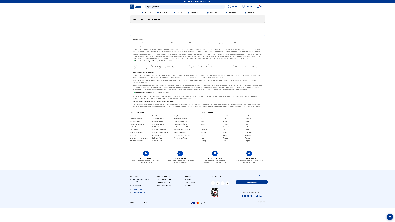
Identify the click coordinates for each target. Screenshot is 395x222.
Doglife (247, 141)
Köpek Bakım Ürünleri (181, 124)
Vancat (225, 135)
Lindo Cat (248, 118)
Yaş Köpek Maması (136, 118)
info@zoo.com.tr (252, 182)
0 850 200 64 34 (252, 196)
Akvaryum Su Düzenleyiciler (139, 138)
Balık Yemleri (156, 127)
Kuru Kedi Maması (158, 118)
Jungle (225, 132)
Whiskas (225, 124)
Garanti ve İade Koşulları (164, 179)
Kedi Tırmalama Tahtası (182, 127)
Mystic (247, 121)
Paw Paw (248, 116)
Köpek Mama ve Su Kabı (182, 130)
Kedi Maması (134, 116)
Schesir (203, 135)
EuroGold (203, 132)
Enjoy (247, 130)
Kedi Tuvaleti (134, 130)
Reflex (247, 127)
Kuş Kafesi (133, 135)
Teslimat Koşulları (189, 179)
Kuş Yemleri (133, 127)
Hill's (202, 118)
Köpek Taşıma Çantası (137, 124)
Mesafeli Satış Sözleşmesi (165, 185)
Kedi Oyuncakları (135, 121)
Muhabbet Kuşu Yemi (136, 141)
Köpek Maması (156, 116)
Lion (224, 130)
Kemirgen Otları (157, 141)
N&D (224, 118)
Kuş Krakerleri (156, 135)
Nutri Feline (248, 132)
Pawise (247, 138)
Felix (246, 124)
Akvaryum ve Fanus (180, 138)
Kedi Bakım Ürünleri (158, 124)
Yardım (234, 7)
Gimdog (203, 141)
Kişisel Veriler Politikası (163, 182)
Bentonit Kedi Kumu (180, 132)
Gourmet (226, 127)
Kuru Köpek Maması (180, 118)
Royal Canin (227, 116)
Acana (225, 121)
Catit (224, 141)
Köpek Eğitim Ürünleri (136, 132)
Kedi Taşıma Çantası (180, 121)
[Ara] (221, 7)
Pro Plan (203, 116)
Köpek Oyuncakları (158, 121)
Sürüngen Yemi (157, 138)
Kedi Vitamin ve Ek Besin (160, 132)
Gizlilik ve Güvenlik (189, 182)
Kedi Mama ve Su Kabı (159, 130)
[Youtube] (227, 183)
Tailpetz (225, 138)
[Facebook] (213, 183)
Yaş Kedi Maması (179, 116)
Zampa (203, 138)
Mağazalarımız (188, 185)
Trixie (202, 121)
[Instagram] (222, 183)
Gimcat (203, 127)
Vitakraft (248, 135)
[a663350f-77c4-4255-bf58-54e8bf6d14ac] (215, 192)
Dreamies (204, 130)
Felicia (203, 124)
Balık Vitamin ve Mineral (182, 135)
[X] (217, 183)
